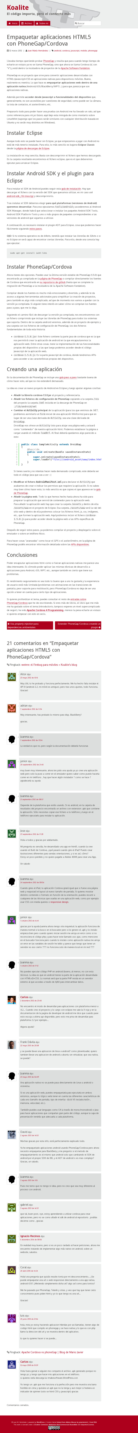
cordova (66, 50)
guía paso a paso (68, 377)
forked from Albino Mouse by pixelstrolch (72, 1422)
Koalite (18, 7)
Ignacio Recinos (30, 1236)
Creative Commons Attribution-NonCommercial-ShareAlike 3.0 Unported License (64, 1425)
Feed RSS (93, 1422)
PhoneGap (48, 60)
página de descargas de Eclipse (32, 148)
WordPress (41, 1422)
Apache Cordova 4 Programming (45, 610)
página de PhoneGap (51, 278)
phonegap (92, 50)
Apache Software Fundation (75, 68)
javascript (75, 50)
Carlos (24, 997)
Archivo (28, 23)
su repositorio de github (52, 282)
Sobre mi (43, 23)
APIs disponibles (80, 544)
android (57, 50)
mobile (84, 50)
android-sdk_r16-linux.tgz (20, 196)
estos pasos (36, 228)
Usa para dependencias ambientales (23, 625)
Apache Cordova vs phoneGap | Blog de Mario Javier (52, 1352)
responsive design (59, 902)
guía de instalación (71, 188)
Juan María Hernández (38, 50)
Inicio (14, 23)
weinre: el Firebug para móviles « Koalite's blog (49, 664)
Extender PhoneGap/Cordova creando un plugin (79, 625)
